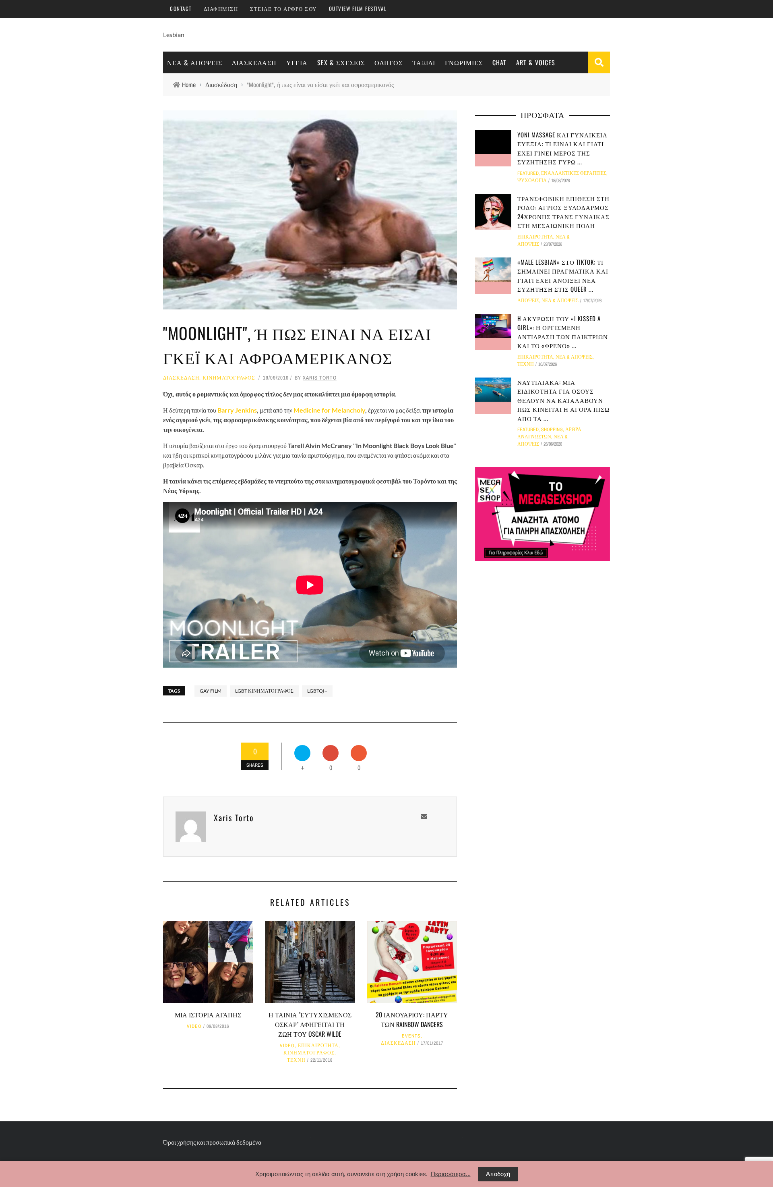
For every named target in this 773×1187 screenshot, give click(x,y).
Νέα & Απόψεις (194, 62)
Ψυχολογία (532, 180)
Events (411, 1036)
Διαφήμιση (221, 8)
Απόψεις (528, 300)
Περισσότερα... (451, 1173)
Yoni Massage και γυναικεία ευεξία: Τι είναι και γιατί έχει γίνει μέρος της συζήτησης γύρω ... (562, 148)
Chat (499, 62)
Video (194, 1026)
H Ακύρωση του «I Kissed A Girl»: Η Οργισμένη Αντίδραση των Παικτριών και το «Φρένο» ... (562, 332)
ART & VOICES (535, 62)
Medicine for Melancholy (329, 410)
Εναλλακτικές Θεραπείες (573, 173)
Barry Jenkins (237, 410)
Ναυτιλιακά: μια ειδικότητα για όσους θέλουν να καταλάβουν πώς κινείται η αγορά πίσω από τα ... (563, 400)
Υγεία (297, 62)
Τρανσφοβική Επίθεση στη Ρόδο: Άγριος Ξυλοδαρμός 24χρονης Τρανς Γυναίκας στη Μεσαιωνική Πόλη (563, 212)
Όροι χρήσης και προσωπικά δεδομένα (212, 1142)
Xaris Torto (320, 377)
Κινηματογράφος (229, 377)
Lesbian (173, 34)
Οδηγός (388, 62)
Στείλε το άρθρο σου (283, 8)
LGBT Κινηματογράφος (264, 691)
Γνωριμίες (464, 62)
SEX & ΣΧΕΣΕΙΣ (341, 62)
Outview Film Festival (358, 8)
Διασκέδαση (254, 62)
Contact (181, 8)
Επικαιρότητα (318, 1045)
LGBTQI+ (317, 691)
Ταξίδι (423, 62)
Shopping (552, 429)
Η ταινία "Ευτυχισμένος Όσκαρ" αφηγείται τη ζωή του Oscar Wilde (310, 1024)
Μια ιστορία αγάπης (208, 1014)
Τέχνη (296, 1060)
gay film (210, 691)
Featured (528, 173)
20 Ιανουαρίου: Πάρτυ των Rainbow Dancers (412, 1019)
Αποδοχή (498, 1173)
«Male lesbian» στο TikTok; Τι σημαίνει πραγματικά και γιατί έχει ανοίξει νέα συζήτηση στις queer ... (562, 275)
